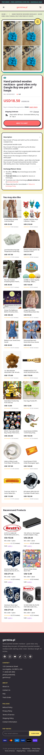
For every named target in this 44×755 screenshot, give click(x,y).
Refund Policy (7, 707)
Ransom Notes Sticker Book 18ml (30, 570)
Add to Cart (22, 123)
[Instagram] (10, 656)
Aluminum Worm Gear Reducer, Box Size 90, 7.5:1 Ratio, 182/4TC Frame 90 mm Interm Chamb (12, 606)
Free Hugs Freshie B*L (30, 401)
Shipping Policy (8, 718)
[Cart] (40, 7)
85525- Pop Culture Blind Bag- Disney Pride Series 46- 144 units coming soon (12, 432)
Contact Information (10, 722)
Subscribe (35, 733)
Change (36, 112)
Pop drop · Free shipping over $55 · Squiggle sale (22, 2)
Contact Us (6, 690)
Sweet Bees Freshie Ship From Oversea (11, 401)
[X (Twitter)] (25, 656)
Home (3, 14)
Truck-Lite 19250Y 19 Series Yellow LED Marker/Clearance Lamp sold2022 (11, 492)
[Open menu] (3, 7)
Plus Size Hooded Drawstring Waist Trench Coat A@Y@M (11, 281)
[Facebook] (5, 656)
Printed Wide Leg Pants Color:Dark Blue (11, 220)
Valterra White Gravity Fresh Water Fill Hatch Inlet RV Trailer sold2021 (12, 462)
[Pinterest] (30, 656)
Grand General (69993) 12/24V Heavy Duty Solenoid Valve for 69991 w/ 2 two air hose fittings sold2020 (31, 432)
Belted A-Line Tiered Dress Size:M (12, 341)
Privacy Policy (7, 711)
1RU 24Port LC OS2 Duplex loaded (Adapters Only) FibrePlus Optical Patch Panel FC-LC (32, 534)
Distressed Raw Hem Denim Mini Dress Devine (31, 341)
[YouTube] (15, 656)
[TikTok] (20, 656)
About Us (6, 686)
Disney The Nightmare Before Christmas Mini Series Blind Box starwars (11, 311)
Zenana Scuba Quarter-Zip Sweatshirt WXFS (31, 250)
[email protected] (12, 182)
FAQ (4, 694)
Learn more (33, 107)
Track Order (7, 697)
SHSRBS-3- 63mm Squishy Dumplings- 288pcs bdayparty (31, 281)
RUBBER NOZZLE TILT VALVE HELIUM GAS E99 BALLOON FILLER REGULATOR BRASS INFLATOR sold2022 (31, 371)
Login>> (10, 546)
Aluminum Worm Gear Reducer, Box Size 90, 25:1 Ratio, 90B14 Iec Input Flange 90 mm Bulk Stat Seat (12, 570)
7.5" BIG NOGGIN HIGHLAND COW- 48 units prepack (12, 371)
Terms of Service (8, 715)
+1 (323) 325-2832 (9, 672)
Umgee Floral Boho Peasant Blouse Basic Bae (31, 311)
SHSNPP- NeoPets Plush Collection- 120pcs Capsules (31, 220)
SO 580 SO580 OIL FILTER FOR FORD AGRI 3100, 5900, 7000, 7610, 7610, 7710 (31, 606)
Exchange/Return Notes (12, 169)
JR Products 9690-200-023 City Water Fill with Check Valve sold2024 (31, 492)
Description (8, 137)
